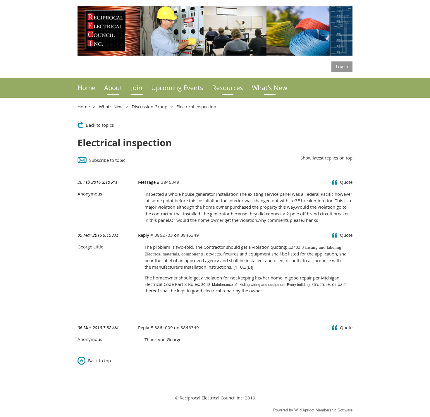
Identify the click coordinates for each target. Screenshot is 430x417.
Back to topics (100, 125)
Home (84, 106)
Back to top (99, 360)
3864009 (163, 327)
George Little (90, 247)
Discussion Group (149, 106)
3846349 (170, 182)
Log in (342, 66)
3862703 (163, 235)
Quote (346, 182)
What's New (111, 106)
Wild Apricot (304, 410)
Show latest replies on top (326, 158)
